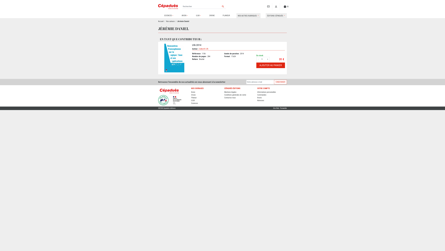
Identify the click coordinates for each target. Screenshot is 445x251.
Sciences (194, 103)
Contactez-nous (230, 98)
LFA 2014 (196, 45)
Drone (193, 95)
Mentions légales (230, 92)
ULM (193, 100)
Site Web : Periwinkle (280, 108)
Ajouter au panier (270, 65)
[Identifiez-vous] (276, 4)
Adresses (260, 100)
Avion (193, 92)
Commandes (261, 95)
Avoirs (259, 98)
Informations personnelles (266, 92)
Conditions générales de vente (235, 95)
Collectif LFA (203, 49)
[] (268, 4)
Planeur (194, 98)
